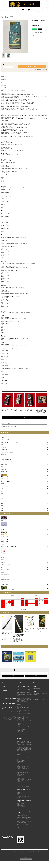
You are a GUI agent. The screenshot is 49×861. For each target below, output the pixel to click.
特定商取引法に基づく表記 (42, 69)
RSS (30, 853)
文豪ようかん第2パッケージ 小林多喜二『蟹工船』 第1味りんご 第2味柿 (7, 409)
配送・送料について (17, 851)
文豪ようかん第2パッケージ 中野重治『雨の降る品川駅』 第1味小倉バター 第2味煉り (19, 409)
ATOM (33, 853)
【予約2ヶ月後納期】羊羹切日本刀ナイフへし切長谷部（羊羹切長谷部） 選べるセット (18, 635)
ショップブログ (25, 853)
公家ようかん (6, 17)
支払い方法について (9, 851)
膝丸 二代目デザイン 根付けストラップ (42, 629)
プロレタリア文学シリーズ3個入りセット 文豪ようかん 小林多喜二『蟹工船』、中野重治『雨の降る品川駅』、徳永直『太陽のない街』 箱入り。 (41, 410)
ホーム (2, 16)
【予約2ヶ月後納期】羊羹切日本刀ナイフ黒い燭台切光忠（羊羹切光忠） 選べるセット (7, 632)
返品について (34, 69)
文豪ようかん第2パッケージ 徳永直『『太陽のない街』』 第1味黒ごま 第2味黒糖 (30, 409)
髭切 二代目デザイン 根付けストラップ (30, 629)
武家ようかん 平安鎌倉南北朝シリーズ (10, 16)
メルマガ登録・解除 (18, 853)
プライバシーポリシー (42, 851)
